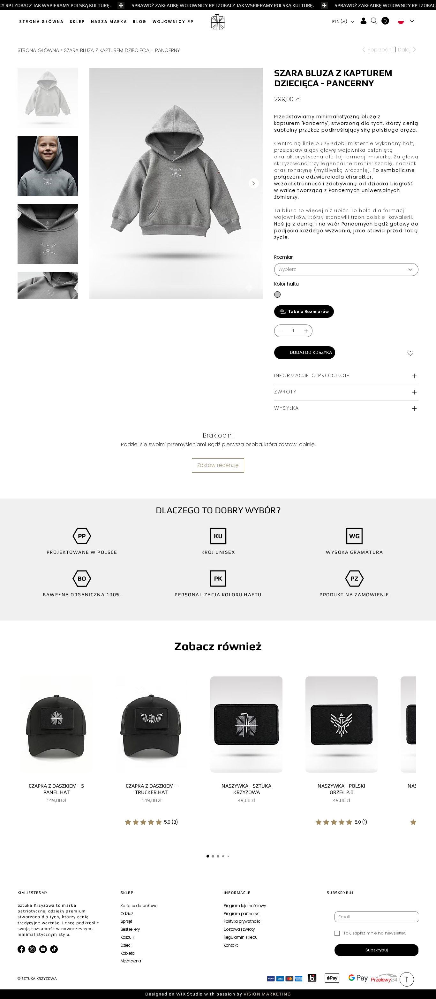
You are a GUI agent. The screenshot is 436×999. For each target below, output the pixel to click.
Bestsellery (130, 929)
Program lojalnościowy (245, 905)
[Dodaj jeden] (306, 330)
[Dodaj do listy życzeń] (410, 353)
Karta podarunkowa (139, 905)
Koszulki (128, 937)
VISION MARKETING (267, 993)
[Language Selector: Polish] (406, 21)
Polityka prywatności (242, 921)
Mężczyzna (131, 961)
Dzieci (126, 945)
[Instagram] (32, 949)
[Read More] (407, 979)
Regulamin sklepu (241, 937)
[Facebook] (21, 949)
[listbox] (343, 21)
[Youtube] (43, 949)
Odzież (127, 913)
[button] (77, 21)
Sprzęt (126, 921)
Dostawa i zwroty (239, 929)
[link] (151, 822)
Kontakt (231, 945)
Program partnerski (241, 913)
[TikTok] (54, 949)
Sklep (127, 892)
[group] (218, 759)
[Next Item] (254, 183)
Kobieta (128, 953)
